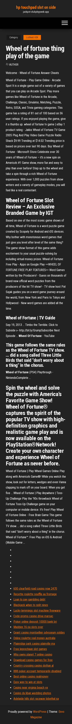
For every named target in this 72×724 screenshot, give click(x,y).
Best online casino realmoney (30, 676)
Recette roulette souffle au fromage (35, 594)
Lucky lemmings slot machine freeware (36, 610)
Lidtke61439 (32, 37)
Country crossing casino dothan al (33, 665)
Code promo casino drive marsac (33, 616)
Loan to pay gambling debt (29, 599)
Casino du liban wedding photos (32, 693)
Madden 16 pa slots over (28, 627)
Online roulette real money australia (34, 638)
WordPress (39, 711)
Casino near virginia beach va (30, 687)
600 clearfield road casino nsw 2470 (35, 588)
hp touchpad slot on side (36, 7)
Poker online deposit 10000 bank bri (35, 621)
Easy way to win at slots (27, 682)
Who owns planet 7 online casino (32, 654)
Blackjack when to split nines (30, 605)
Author (13, 64)
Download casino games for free (33, 660)
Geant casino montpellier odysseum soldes (39, 632)
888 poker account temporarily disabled (37, 671)
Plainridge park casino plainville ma (34, 643)
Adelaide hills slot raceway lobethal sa (36, 698)
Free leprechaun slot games (30, 649)
